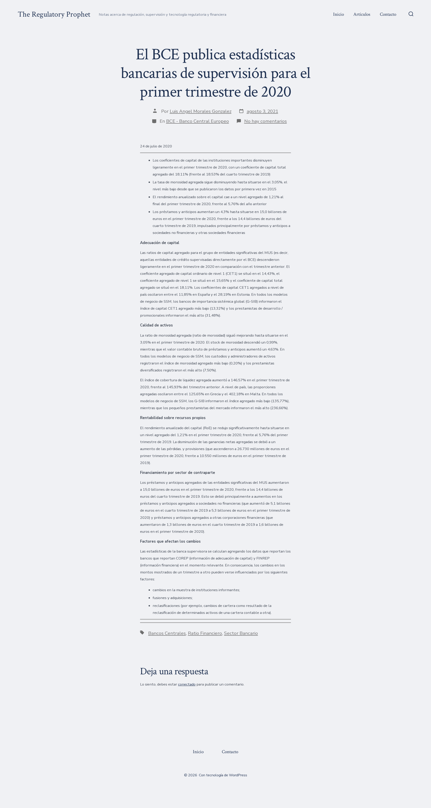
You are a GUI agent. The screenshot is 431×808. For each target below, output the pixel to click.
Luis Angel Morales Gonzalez (200, 111)
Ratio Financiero (205, 633)
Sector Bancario (241, 633)
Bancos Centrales (167, 633)
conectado (187, 684)
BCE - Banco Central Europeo (197, 121)
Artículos (361, 14)
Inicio (338, 14)
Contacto (388, 14)
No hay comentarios (265, 121)
